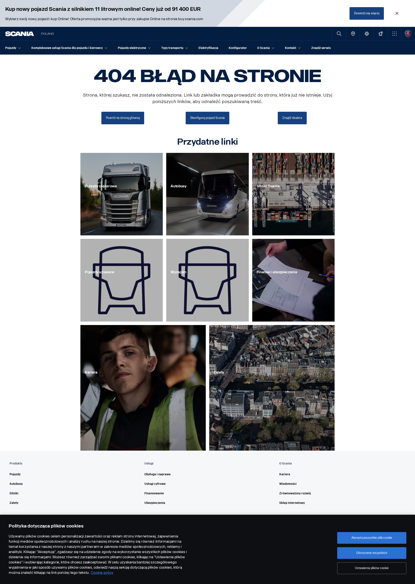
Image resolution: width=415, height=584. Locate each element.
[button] (394, 33)
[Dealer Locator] (353, 33)
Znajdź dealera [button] (292, 118)
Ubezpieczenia (154, 503)
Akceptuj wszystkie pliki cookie (371, 538)
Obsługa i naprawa (157, 474)
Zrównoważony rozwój (295, 493)
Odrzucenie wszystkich (371, 553)
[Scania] (19, 33)
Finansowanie (154, 493)
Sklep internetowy (292, 503)
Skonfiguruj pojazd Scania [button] (207, 118)
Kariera (284, 474)
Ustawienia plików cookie (372, 568)
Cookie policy (102, 573)
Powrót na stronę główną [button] (123, 118)
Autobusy (16, 484)
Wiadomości (288, 484)
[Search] (339, 33)
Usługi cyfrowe (155, 484)
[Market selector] (367, 33)
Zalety (14, 503)
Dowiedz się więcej (366, 13)
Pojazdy (15, 474)
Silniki (14, 493)
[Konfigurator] (380, 33)
